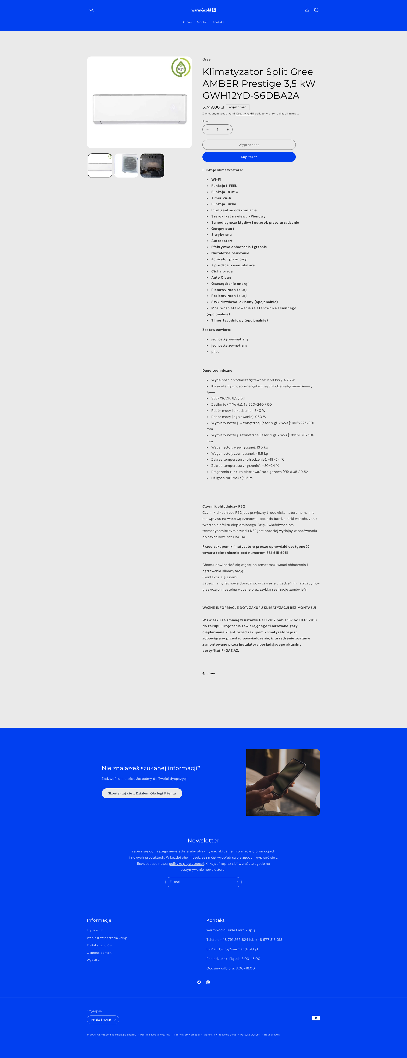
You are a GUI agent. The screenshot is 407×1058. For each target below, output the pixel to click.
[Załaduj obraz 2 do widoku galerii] (126, 166)
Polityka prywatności (187, 1034)
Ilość (205, 121)
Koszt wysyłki (245, 113)
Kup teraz (249, 157)
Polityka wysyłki (250, 1034)
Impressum (95, 930)
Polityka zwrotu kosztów (155, 1034)
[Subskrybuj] (236, 882)
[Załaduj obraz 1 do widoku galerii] (100, 166)
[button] (91, 9)
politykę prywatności (186, 863)
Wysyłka (93, 960)
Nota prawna (272, 1034)
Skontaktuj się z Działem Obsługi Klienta (142, 793)
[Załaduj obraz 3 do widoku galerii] (152, 166)
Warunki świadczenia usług (107, 938)
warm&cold (104, 1034)
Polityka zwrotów (99, 945)
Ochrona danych (99, 953)
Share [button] (211, 673)
